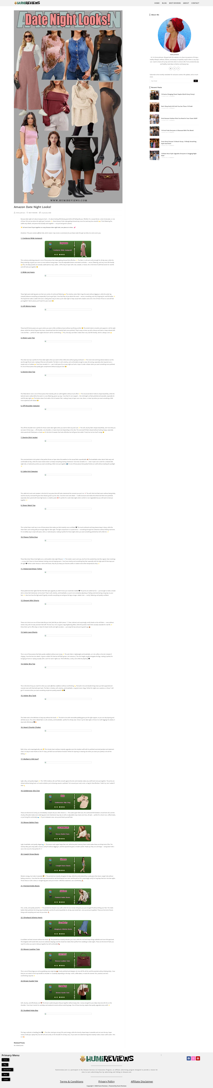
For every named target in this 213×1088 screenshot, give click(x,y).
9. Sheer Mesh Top (28, 505)
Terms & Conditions (71, 1081)
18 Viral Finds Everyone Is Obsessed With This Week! (177, 130)
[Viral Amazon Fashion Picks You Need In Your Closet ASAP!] (154, 119)
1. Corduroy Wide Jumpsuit (31, 238)
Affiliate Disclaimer (142, 1081)
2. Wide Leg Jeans (28, 272)
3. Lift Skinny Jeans (28, 306)
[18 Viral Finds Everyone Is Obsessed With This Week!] (154, 131)
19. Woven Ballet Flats (29, 822)
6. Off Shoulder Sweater (30, 406)
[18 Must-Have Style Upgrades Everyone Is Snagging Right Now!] (154, 155)
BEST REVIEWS (33, 213)
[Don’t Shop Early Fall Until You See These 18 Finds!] (154, 107)
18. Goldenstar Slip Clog (30, 791)
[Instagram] (174, 68)
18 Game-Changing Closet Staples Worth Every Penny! (178, 94)
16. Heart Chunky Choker (31, 727)
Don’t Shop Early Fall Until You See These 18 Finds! (177, 106)
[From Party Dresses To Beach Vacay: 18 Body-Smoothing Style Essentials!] (154, 143)
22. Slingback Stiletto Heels (31, 917)
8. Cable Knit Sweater (29, 471)
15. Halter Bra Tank (28, 695)
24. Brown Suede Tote (29, 981)
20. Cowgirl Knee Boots (30, 854)
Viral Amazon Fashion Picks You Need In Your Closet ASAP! (179, 118)
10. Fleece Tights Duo (29, 537)
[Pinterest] (178, 68)
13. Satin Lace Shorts (29, 632)
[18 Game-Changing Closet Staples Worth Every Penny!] (154, 95)
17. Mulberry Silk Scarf (30, 759)
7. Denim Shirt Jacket (29, 437)
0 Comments (172, 96)
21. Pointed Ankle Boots (30, 886)
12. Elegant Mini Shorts (30, 600)
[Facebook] (170, 68)
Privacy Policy (106, 1081)
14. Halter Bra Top (28, 664)
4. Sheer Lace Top (28, 338)
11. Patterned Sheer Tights (31, 569)
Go (196, 81)
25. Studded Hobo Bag (29, 1010)
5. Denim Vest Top (28, 372)
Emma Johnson (20, 213)
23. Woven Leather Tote (30, 949)
